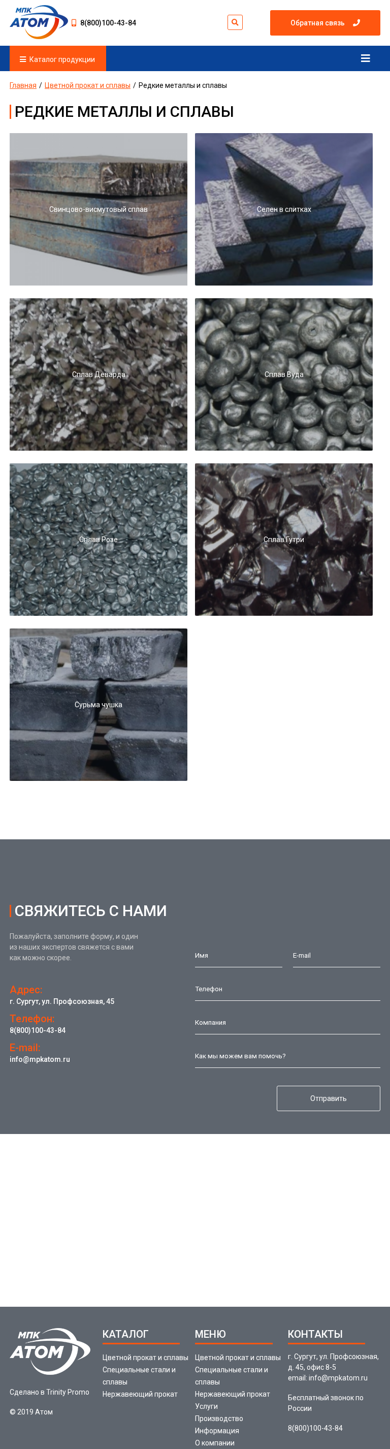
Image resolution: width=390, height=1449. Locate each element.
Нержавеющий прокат (140, 1394)
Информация (217, 1431)
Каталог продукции (62, 59)
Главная (23, 85)
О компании (215, 1443)
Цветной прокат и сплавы (88, 85)
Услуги (206, 1406)
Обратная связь (317, 23)
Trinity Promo (67, 1392)
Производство (219, 1418)
